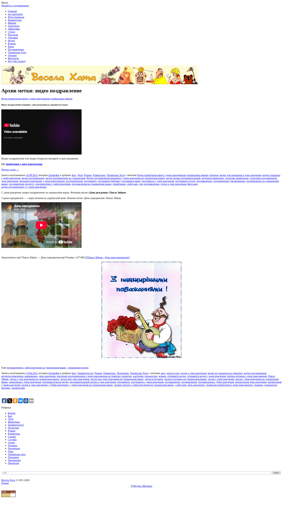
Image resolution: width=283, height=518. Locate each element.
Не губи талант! (17, 61)
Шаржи (12, 23)
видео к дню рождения (193, 373)
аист (163, 373)
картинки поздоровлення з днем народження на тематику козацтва (94, 376)
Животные (14, 422)
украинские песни (78, 367)
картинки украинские (145, 376)
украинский (18, 388)
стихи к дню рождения (173, 184)
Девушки (13, 37)
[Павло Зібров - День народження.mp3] (107, 257)
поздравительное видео (55, 382)
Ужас (11, 451)
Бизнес (12, 413)
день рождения (9, 181)
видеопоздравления (12, 376)
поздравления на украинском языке (91, 184)
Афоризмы (14, 28)
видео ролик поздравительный (183, 178)
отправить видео (176, 376)
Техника (12, 445)
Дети (80, 175)
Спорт (11, 442)
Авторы (12, 55)
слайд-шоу (132, 184)
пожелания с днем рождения (25, 382)
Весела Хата (8, 480)
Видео (11, 40)
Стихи (11, 31)
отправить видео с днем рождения (206, 376)
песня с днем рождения (221, 379)
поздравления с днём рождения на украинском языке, (37, 367)
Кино (11, 46)
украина (258, 385)
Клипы (12, 43)
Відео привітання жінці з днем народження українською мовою (36, 98)
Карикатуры (15, 20)
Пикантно (13, 463)
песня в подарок (154, 379)
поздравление (204, 181)
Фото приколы (16, 17)
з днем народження (54, 181)
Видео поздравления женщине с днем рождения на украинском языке (126, 178)
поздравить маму (131, 181)
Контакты (13, 58)
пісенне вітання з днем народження (247, 376)
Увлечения (123, 373)
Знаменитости (85, 373)
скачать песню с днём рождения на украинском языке (144, 385)
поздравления (189, 382)
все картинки (15, 14)
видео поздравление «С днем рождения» (24, 187)
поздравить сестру (185, 181)
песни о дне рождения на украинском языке (34, 379)
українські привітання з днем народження (229, 385)
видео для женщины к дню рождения (240, 175)
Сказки (12, 436)
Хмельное (13, 457)
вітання (214, 175)
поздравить (90, 181)
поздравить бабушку (109, 181)
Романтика (99, 175)
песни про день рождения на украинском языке (116, 379)
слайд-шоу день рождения (189, 385)
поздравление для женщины (229, 181)
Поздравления (16, 49)
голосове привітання (236, 178)
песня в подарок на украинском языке (185, 379)
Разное (88, 175)
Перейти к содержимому (15, 5)
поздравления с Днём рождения (216, 382)
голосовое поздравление (263, 178)
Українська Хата (17, 52)
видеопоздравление (213, 178)
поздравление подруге (21, 184)
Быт (74, 175)
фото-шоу (192, 184)
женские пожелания (30, 181)
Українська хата (17, 454)
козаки (162, 376)
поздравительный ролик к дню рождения (93, 382)
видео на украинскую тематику (225, 373)
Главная (12, 11)
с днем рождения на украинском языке (91, 385)
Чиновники (14, 460)
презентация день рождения (250, 382)
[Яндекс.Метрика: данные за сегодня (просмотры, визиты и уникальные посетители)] (141, 486)
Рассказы (13, 34)
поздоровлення (74, 181)
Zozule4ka (53, 175)
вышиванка (31, 376)
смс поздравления (149, 184)
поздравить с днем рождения (158, 181)
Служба (12, 439)
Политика (13, 427)
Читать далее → (10, 169)
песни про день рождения (74, 379)
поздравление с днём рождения (52, 184)
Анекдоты (13, 26)
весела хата (173, 373)
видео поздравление (33, 178)
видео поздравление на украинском (65, 178)
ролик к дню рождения (34, 385)
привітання (119, 184)
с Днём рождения (58, 385)
